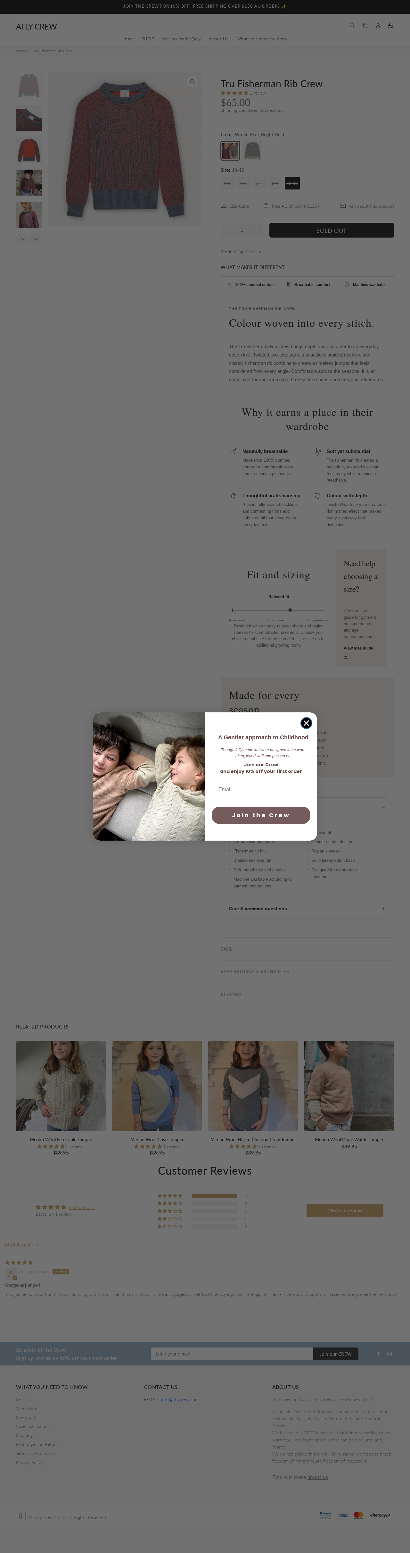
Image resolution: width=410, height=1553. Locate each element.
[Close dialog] (306, 723)
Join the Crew (261, 815)
